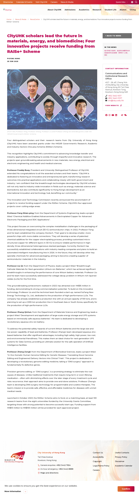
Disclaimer (119, 461)
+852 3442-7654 (63, 465)
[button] (136, 2)
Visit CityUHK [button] (41, 2)
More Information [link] (13, 491)
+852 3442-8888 (66, 469)
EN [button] (132, 2)
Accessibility (98, 457)
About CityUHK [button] (54, 10)
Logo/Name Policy (101, 466)
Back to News (114, 36)
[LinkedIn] (116, 115)
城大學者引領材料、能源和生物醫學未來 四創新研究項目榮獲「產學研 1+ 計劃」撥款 (117, 53)
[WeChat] (125, 115)
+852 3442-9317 (115, 96)
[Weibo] (122, 115)
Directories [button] (8, 2)
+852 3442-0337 (115, 98)
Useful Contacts (122, 453)
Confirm (126, 489)
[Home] (7, 10)
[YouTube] (113, 115)
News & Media (20, 19)
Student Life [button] (110, 10)
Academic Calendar (123, 466)
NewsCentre (35, 19)
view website (112, 105)
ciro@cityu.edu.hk (116, 101)
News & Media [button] (67, 2)
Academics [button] (84, 10)
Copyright (97, 461)
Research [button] (97, 10)
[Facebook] (106, 115)
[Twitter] (119, 115)
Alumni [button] (123, 10)
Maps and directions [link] (49, 473)
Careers (96, 470)
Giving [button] (133, 10)
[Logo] (15, 457)
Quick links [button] (121, 2)
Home (9, 19)
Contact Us (98, 453)
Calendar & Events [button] (24, 2)
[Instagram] (110, 115)
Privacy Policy (121, 457)
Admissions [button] (70, 10)
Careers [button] (54, 2)
